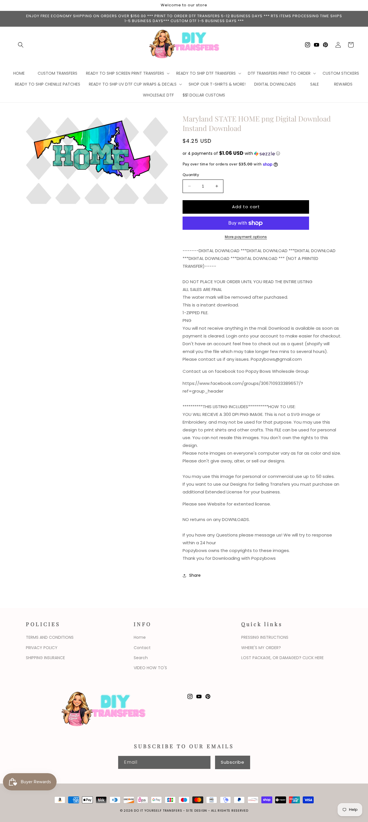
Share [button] (195, 575)
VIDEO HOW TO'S (150, 668)
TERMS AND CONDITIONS (50, 637)
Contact (142, 648)
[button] (20, 44)
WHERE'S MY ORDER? (261, 648)
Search (141, 658)
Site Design (196, 810)
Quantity (191, 174)
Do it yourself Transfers (158, 810)
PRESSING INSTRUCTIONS (264, 637)
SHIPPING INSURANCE (45, 658)
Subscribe (232, 762)
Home (140, 637)
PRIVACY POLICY (41, 648)
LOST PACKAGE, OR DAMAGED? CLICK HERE (282, 658)
